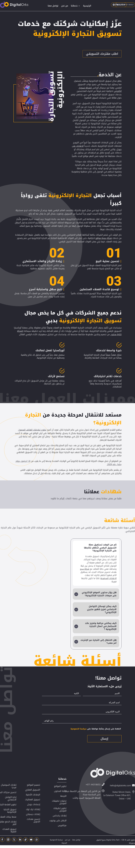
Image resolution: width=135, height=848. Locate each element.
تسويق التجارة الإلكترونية (10, 810)
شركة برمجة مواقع (103, 238)
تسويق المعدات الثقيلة (9, 830)
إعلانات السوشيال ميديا (8, 786)
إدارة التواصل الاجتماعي (10, 798)
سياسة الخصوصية (78, 729)
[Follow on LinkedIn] (20, 839)
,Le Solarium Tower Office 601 (117, 795)
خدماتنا (74, 6)
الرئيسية (87, 6)
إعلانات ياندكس (59, 816)
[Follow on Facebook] (2, 839)
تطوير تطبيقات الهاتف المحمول (32, 430)
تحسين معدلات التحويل (33, 820)
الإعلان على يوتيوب (57, 820)
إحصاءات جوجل (33, 804)
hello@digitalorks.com (120, 785)
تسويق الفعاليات (32, 799)
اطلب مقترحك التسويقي (102, 54)
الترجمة (63, 796)
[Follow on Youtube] (31, 839)
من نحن (64, 6)
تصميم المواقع (33, 785)
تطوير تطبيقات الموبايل (59, 809)
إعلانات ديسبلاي (33, 814)
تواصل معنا (53, 6)
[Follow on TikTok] (25, 839)
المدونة (64, 843)
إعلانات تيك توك (33, 809)
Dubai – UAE (125, 798)
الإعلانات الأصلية (33, 795)
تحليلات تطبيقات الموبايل (59, 802)
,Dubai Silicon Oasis (121, 792)
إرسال (104, 738)
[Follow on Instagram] (8, 839)
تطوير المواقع (60, 786)
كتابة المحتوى (60, 791)
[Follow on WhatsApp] (36, 839)
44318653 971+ (93, 784)
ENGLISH (120, 4)
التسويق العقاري (32, 790)
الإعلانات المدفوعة (108, 578)
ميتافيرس (62, 825)
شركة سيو (84, 569)
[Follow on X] (14, 839)
